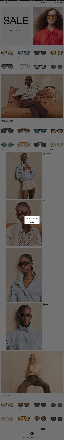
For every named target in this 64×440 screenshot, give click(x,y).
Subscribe (32, 222)
